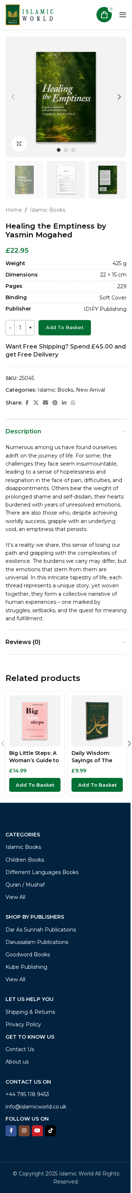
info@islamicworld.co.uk (36, 1106)
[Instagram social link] (24, 1130)
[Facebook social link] (26, 403)
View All (15, 897)
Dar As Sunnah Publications (41, 929)
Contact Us (20, 1049)
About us (17, 1061)
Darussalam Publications (37, 942)
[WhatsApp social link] (73, 403)
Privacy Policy (23, 1024)
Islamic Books (47, 210)
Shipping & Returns (30, 1012)
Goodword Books (28, 954)
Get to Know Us (30, 1037)
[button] (13, 97)
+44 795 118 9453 (27, 1094)
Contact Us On (28, 1082)
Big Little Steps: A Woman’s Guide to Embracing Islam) (34, 760)
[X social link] (36, 403)
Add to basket (65, 327)
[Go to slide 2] (66, 150)
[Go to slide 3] (73, 150)
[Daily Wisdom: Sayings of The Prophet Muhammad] (97, 720)
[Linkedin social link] (64, 403)
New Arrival (90, 390)
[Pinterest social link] (55, 403)
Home (14, 210)
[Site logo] (29, 14)
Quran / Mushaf (25, 884)
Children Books (25, 860)
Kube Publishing (26, 967)
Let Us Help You (30, 999)
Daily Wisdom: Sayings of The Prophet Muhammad (92, 764)
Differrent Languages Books (42, 872)
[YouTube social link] (37, 1130)
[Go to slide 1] (58, 150)
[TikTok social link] (50, 1130)
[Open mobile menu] (122, 14)
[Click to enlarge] (19, 143)
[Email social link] (45, 403)
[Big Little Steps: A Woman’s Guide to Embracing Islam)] (34, 720)
